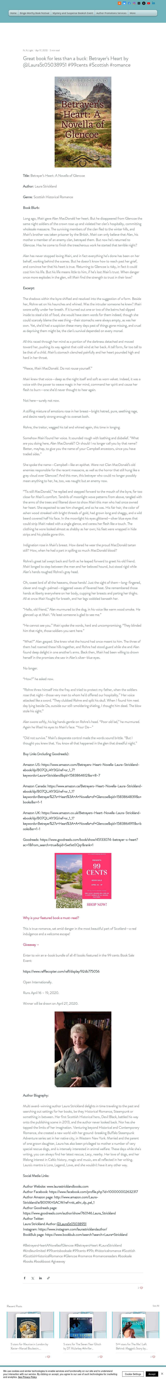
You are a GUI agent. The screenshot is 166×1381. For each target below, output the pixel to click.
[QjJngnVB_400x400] (124, 3)
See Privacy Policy (27, 1377)
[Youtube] (148, 3)
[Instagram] (134, 3)
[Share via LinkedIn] (40, 1278)
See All (156, 1305)
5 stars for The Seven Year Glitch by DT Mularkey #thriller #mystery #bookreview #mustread (82, 1346)
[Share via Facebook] (24, 1278)
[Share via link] (48, 1278)
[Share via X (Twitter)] (32, 1278)
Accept (151, 1374)
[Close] (162, 1373)
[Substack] (119, 3)
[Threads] (139, 3)
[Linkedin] (153, 3)
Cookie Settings (133, 1374)
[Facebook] (129, 3)
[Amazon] (143, 3)
